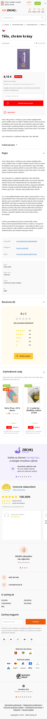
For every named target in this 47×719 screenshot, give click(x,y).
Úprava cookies (28, 710)
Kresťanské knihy (17, 25)
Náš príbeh (27, 603)
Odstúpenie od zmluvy (34, 707)
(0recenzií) (41, 43)
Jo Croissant (5, 43)
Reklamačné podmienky (32, 705)
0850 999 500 (14, 577)
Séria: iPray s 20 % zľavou (12, 409)
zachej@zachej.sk (15, 585)
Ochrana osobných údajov (14, 707)
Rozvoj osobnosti (22, 248)
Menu (43, 12)
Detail (37, 3)
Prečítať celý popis (8, 145)
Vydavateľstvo (6, 603)
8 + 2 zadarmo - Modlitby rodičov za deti (33, 410)
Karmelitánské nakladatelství (26, 241)
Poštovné (16, 710)
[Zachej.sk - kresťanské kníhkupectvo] (9, 10)
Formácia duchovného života (26, 254)
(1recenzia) (15, 413)
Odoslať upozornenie (25, 103)
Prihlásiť (36, 622)
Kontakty (4, 600)
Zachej (7, 25)
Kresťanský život (32, 25)
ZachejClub (27, 600)
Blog (2, 606)
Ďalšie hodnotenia (19, 490)
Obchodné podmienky (13, 705)
